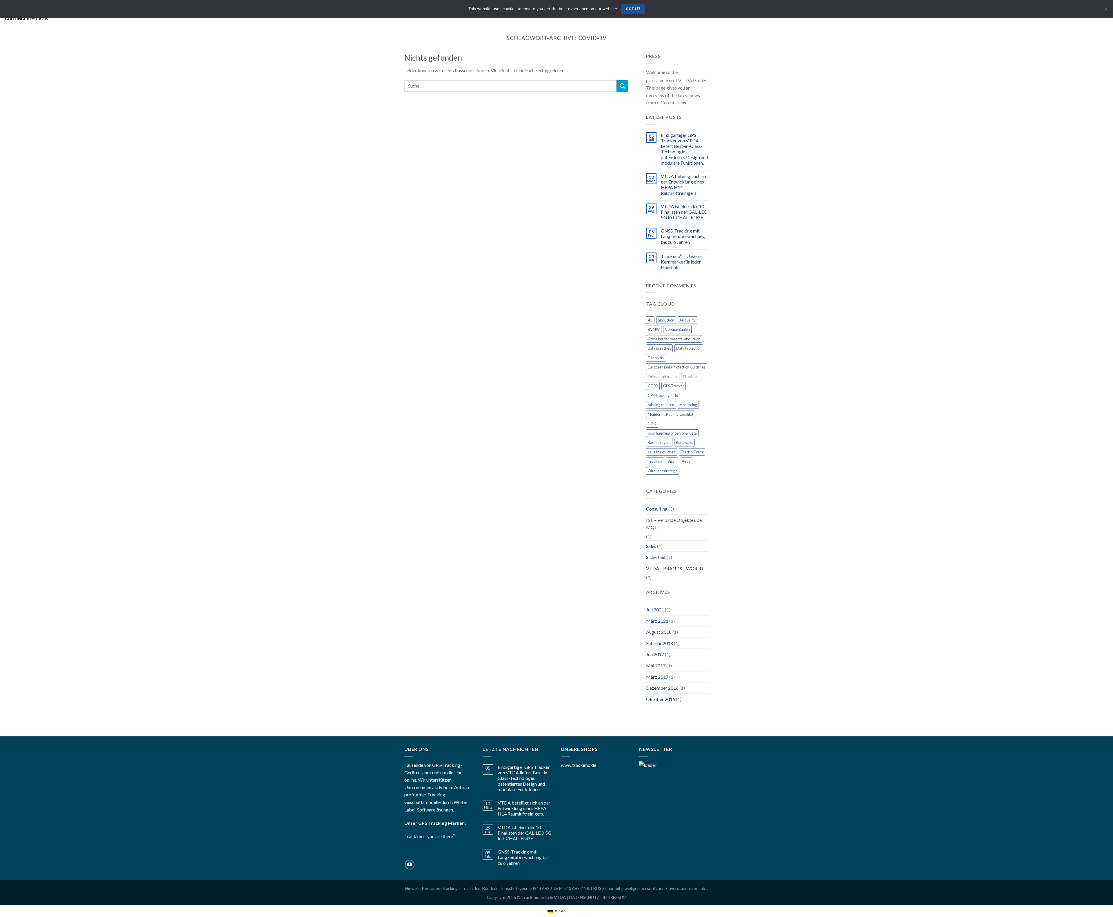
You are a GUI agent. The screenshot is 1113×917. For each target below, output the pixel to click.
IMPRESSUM (614, 897)
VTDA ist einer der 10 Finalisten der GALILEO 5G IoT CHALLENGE (684, 212)
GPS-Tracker (673, 386)
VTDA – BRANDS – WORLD (674, 568)
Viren (672, 461)
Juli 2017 (655, 654)
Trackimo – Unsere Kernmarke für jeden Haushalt (681, 261)
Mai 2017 (655, 665)
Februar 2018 (659, 643)
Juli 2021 (655, 609)
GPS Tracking (659, 395)
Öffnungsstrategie (663, 471)
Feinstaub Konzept (663, 376)
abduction (666, 320)
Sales (651, 546)
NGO (652, 423)
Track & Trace (692, 452)
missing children (661, 404)
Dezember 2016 (662, 688)
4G (650, 320)
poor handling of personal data (672, 433)
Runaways (684, 442)
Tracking (655, 461)
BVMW (654, 329)
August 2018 (659, 632)
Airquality (687, 320)
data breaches (659, 348)
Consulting (657, 508)
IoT (678, 395)
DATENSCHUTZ (584, 897)
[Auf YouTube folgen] (409, 864)
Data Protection (688, 348)
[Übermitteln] (622, 86)
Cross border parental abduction (674, 339)
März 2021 (657, 621)
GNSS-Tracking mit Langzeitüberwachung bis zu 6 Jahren (683, 236)
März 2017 (657, 677)
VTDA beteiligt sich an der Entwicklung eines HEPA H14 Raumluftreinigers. (683, 184)
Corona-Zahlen (677, 329)
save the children (661, 452)
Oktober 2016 (660, 699)
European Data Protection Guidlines (676, 367)
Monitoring (688, 404)
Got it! (633, 9)
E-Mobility (656, 357)
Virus (686, 461)
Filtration (690, 376)
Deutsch (559, 911)
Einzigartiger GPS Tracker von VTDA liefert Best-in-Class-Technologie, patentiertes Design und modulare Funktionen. (684, 149)
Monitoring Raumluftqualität (670, 414)
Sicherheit (656, 557)
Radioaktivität (659, 442)
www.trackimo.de (578, 765)
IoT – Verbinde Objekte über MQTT (674, 523)
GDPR (653, 386)
